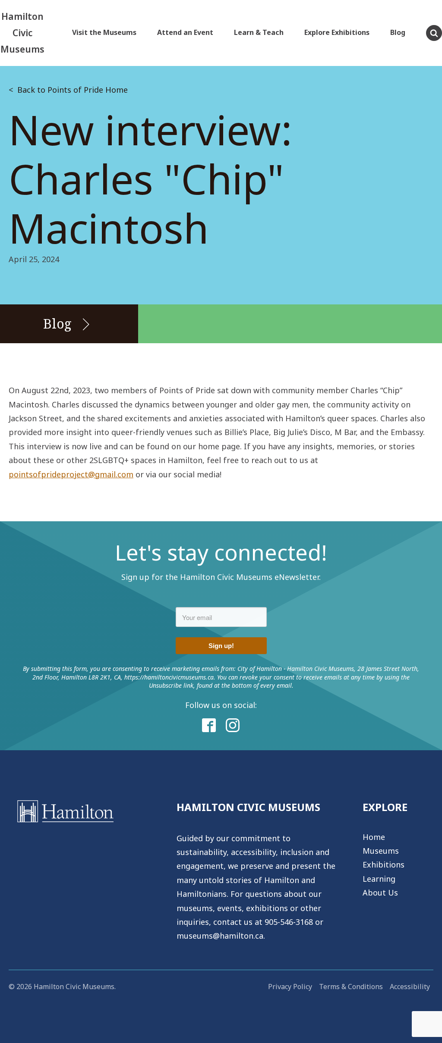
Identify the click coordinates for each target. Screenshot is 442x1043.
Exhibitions (383, 864)
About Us (380, 892)
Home (374, 837)
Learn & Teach (259, 32)
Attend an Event (185, 32)
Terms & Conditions (351, 986)
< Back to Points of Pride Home (68, 90)
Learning (379, 879)
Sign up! (221, 645)
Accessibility (410, 986)
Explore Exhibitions (336, 32)
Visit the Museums (104, 32)
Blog (397, 32)
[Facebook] (209, 725)
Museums (381, 851)
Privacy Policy (290, 986)
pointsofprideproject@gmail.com (71, 474)
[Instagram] (233, 725)
